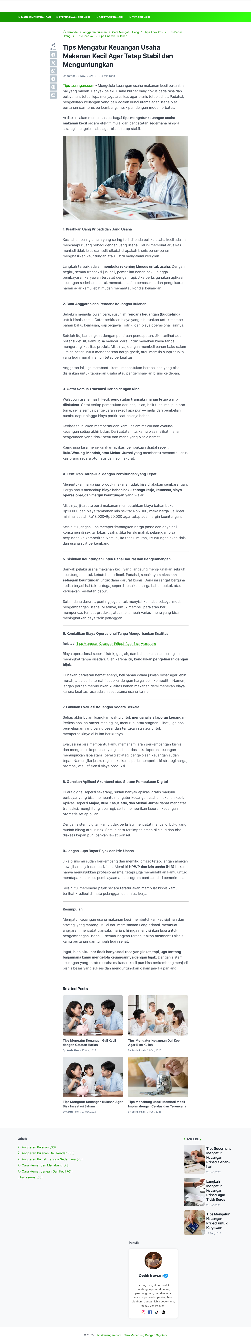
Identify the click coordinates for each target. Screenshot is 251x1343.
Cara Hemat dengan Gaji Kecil (47, 1171)
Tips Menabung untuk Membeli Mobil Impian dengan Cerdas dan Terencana (157, 1104)
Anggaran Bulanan (38, 1147)
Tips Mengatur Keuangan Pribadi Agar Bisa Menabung (116, 644)
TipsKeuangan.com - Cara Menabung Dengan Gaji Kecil (131, 1335)
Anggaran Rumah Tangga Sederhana (52, 1159)
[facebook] (53, 54)
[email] (53, 95)
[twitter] (53, 62)
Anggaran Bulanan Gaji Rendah (48, 1153)
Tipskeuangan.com (78, 85)
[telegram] (53, 79)
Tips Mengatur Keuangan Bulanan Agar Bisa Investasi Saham (93, 1104)
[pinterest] (53, 87)
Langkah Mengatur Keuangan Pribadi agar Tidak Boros (215, 1190)
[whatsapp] (53, 70)
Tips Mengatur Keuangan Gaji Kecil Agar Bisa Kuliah (154, 1042)
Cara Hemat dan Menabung (45, 1165)
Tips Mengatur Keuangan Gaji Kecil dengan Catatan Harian (89, 1042)
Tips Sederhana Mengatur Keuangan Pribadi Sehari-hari (218, 1157)
